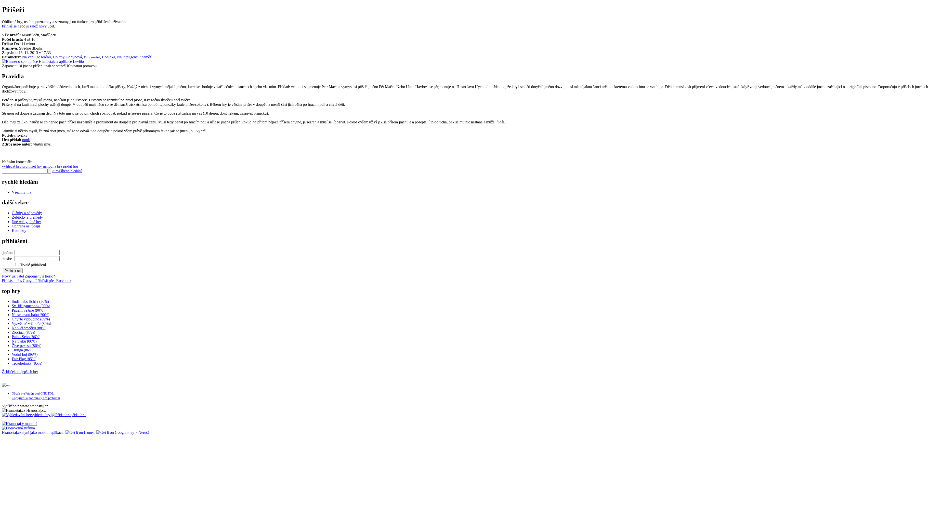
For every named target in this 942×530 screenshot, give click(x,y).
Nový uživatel (13, 276)
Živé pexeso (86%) (26, 346)
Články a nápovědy (27, 213)
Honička (108, 57)
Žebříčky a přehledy (27, 217)
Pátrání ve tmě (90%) (28, 310)
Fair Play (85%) (24, 359)
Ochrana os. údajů (26, 226)
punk (26, 140)
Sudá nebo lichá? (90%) (30, 301)
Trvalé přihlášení (32, 265)
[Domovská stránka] (18, 428)
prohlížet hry (32, 166)
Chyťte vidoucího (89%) (31, 319)
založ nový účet (42, 26)
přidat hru (70, 166)
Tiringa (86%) (22, 350)
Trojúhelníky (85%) (27, 363)
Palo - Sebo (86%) (26, 337)
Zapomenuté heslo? (40, 276)
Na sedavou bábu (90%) (30, 315)
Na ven (27, 57)
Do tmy (58, 57)
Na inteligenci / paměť (134, 57)
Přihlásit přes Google (18, 280)
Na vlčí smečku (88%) (29, 328)
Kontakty (19, 230)
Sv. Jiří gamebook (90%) (31, 306)
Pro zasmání (92, 57)
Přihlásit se (13, 271)
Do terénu (43, 57)
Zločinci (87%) (23, 332)
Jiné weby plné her (26, 222)
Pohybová (74, 57)
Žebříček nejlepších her (20, 372)
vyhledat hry (11, 166)
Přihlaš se (9, 26)
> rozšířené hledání (67, 171)
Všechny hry (22, 192)
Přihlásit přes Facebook (53, 280)
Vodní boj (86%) (25, 354)
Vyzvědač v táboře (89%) (31, 323)
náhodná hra (52, 166)
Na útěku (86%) (24, 341)
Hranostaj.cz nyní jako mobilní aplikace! (33, 432)
